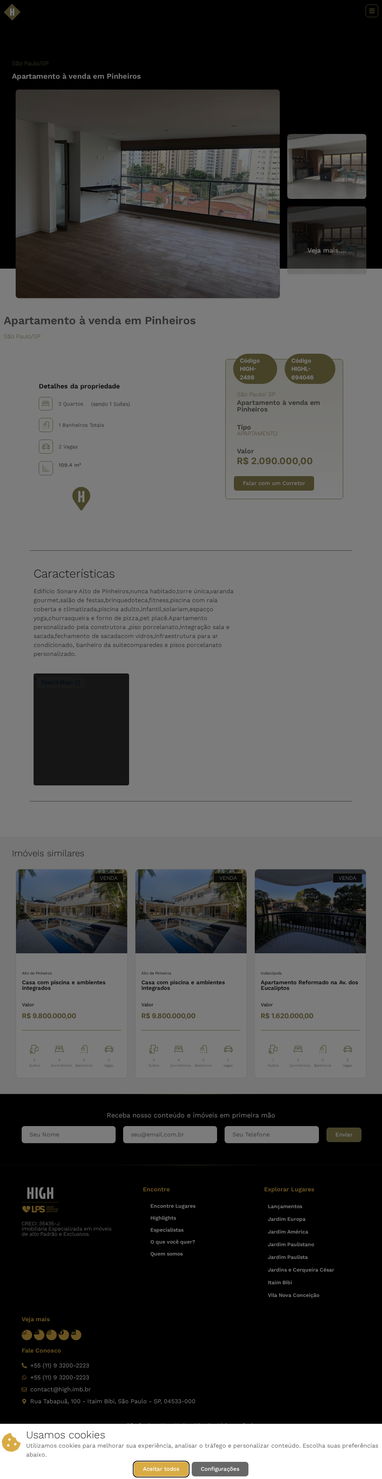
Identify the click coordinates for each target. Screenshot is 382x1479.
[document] (191, 739)
